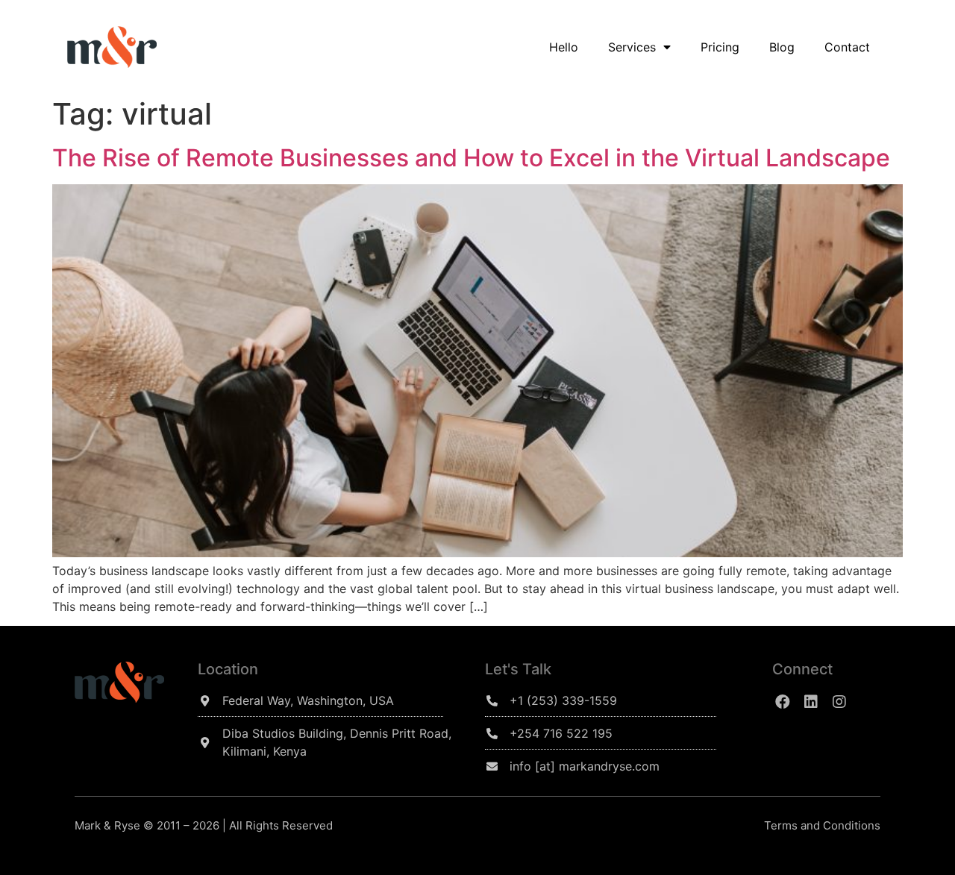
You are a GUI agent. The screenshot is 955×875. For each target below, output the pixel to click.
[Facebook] (782, 701)
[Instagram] (839, 701)
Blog (782, 47)
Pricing (720, 47)
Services (632, 47)
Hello (563, 47)
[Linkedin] (811, 701)
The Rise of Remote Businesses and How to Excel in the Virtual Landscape (471, 157)
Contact (847, 47)
